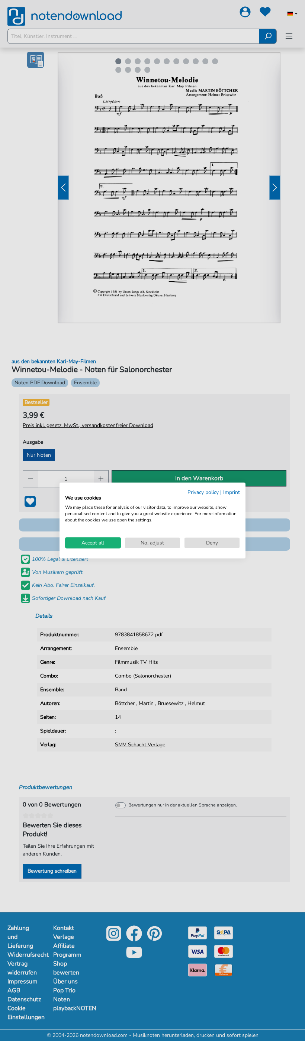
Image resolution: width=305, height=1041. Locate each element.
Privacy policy (203, 491)
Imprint (231, 491)
